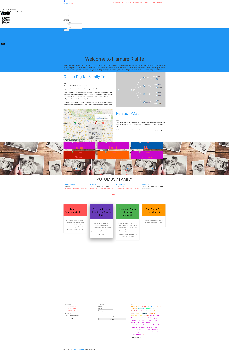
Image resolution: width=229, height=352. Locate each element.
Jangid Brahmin (135, 306)
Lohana (144, 331)
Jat (148, 306)
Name (65, 27)
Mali (147, 311)
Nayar (155, 325)
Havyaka (133, 320)
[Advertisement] (114, 40)
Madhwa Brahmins (136, 325)
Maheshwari (151, 313)
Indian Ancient (72, 308)
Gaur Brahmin (140, 311)
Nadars (150, 325)
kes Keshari (93, 184)
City (65, 18)
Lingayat (149, 327)
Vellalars (148, 322)
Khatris (150, 320)
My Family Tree (137, 2)
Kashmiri (144, 320)
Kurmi (158, 331)
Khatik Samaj (134, 315)
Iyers (139, 320)
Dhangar (137, 331)
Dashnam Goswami (151, 308)
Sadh (137, 313)
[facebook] (132, 347)
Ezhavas (144, 318)
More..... (114, 195)
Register (159, 2)
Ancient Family (126, 2)
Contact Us (71, 310)
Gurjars (150, 318)
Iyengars (156, 318)
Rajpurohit (155, 329)
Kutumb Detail (76, 188)
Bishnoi (144, 306)
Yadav (148, 329)
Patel (149, 331)
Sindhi (153, 331)
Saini (159, 325)
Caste (65, 22)
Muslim (152, 315)
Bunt (138, 318)
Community (116, 2)
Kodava (133, 322)
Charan (158, 315)
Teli (143, 334)
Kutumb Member (67, 188)
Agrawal (134, 308)
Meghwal (138, 329)
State (65, 16)
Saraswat (134, 327)
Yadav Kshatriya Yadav (70, 184)
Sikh (132, 331)
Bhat (144, 329)
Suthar (155, 327)
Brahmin (156, 311)
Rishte (68, 4)
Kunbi (155, 320)
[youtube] (132, 341)
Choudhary (144, 313)
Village (66, 25)
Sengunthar (142, 327)
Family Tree (84, 188)
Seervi (133, 311)
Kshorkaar (141, 308)
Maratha (146, 315)
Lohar (132, 329)
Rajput (159, 306)
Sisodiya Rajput (120, 184)
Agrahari (133, 318)
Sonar (132, 313)
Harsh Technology (79, 349)
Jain (141, 315)
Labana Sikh (140, 322)
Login (153, 2)
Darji (151, 311)
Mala (144, 325)
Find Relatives (72, 306)
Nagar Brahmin (136, 334)
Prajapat (153, 306)
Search (147, 2)
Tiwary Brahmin (146, 184)
